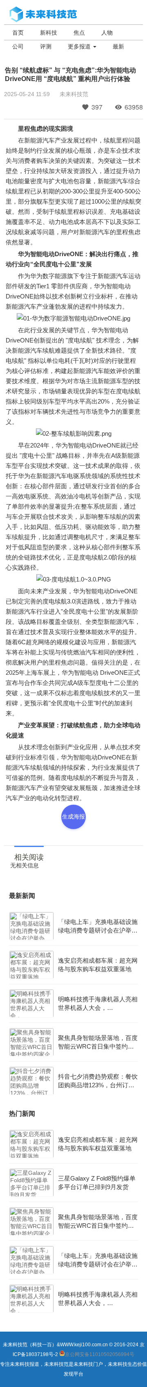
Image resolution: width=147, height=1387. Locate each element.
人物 (107, 32)
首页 (18, 32)
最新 (118, 46)
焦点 (79, 32)
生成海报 (73, 816)
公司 (18, 46)
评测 (45, 46)
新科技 (48, 32)
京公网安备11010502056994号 (99, 1354)
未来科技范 (74, 94)
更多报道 (80, 46)
